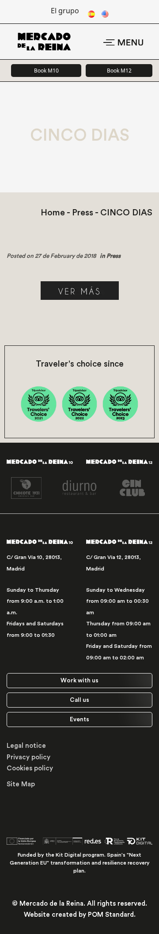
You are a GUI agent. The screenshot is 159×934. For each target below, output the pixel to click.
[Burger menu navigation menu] (123, 41)
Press (82, 212)
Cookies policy (30, 768)
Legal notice (26, 746)
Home (53, 212)
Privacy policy (28, 757)
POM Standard (111, 914)
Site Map (21, 784)
